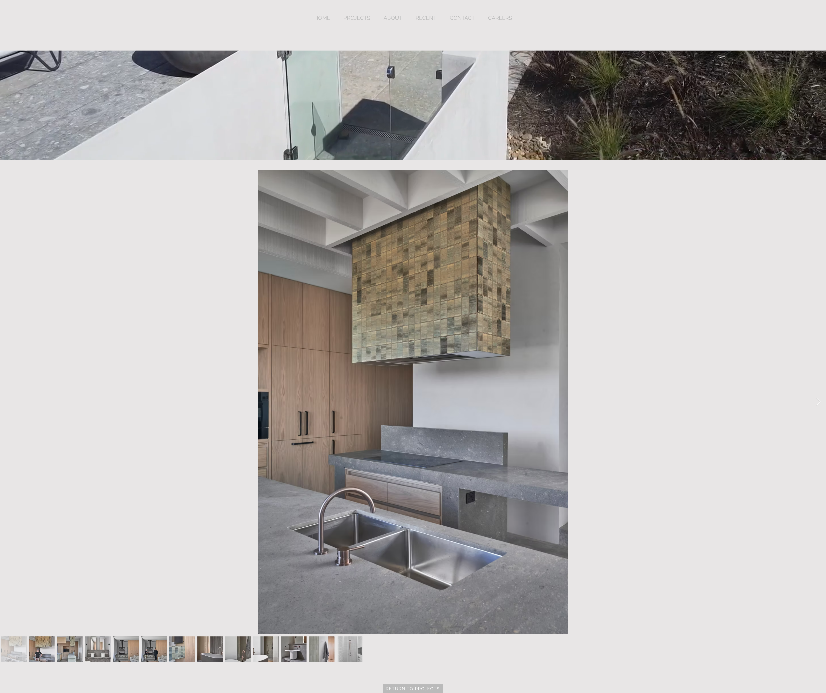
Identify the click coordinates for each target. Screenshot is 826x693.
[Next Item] (818, 402)
